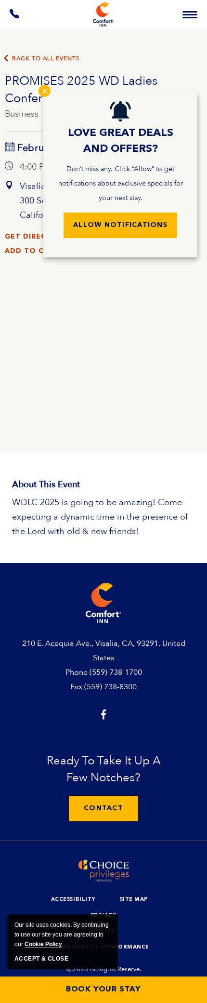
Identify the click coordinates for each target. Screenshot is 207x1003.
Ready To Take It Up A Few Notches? (104, 769)
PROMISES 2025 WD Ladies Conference (81, 90)
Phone (76, 672)
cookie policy (43, 944)
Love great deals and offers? (120, 141)
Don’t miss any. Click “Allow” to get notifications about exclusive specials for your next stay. (120, 183)
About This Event (46, 485)
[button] (103, 808)
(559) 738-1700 (116, 672)
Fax (76, 687)
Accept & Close (41, 958)
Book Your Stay (103, 989)
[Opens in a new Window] (15, 16)
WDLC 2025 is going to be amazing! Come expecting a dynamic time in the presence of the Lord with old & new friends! (100, 516)
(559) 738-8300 (110, 687)
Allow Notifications (120, 225)
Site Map (134, 899)
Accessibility (73, 899)
